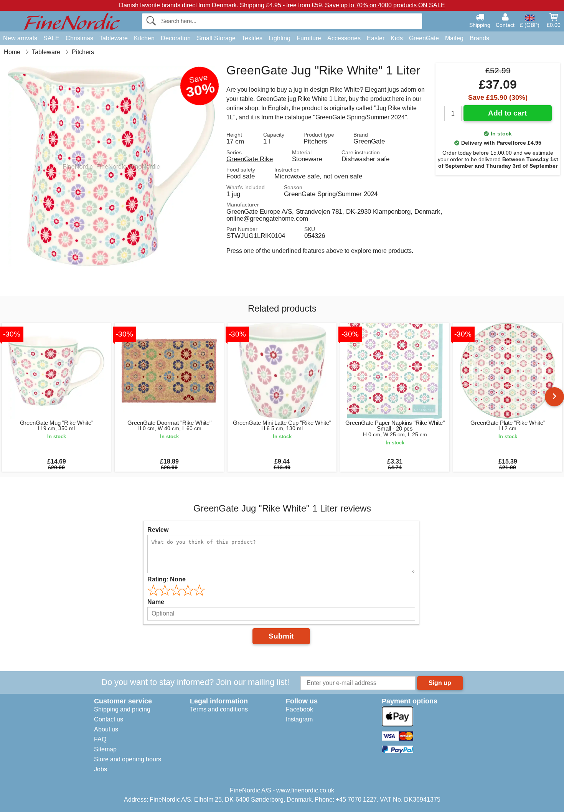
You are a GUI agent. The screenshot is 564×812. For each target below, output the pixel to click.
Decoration (176, 38)
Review (157, 529)
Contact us (108, 719)
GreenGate (424, 38)
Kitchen (144, 38)
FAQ (100, 739)
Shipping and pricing (122, 709)
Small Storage (216, 38)
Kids (397, 38)
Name (155, 602)
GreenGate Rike (249, 159)
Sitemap (105, 749)
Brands (479, 38)
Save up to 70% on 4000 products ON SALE (385, 5)
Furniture (309, 38)
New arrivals (20, 38)
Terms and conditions (219, 709)
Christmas (79, 38)
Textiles (252, 38)
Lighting (279, 38)
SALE (51, 38)
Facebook (299, 709)
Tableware (113, 38)
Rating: (166, 579)
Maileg (454, 38)
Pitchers (315, 141)
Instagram (299, 719)
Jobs (100, 769)
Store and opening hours (127, 759)
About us (106, 729)
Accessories (344, 38)
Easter (375, 38)
